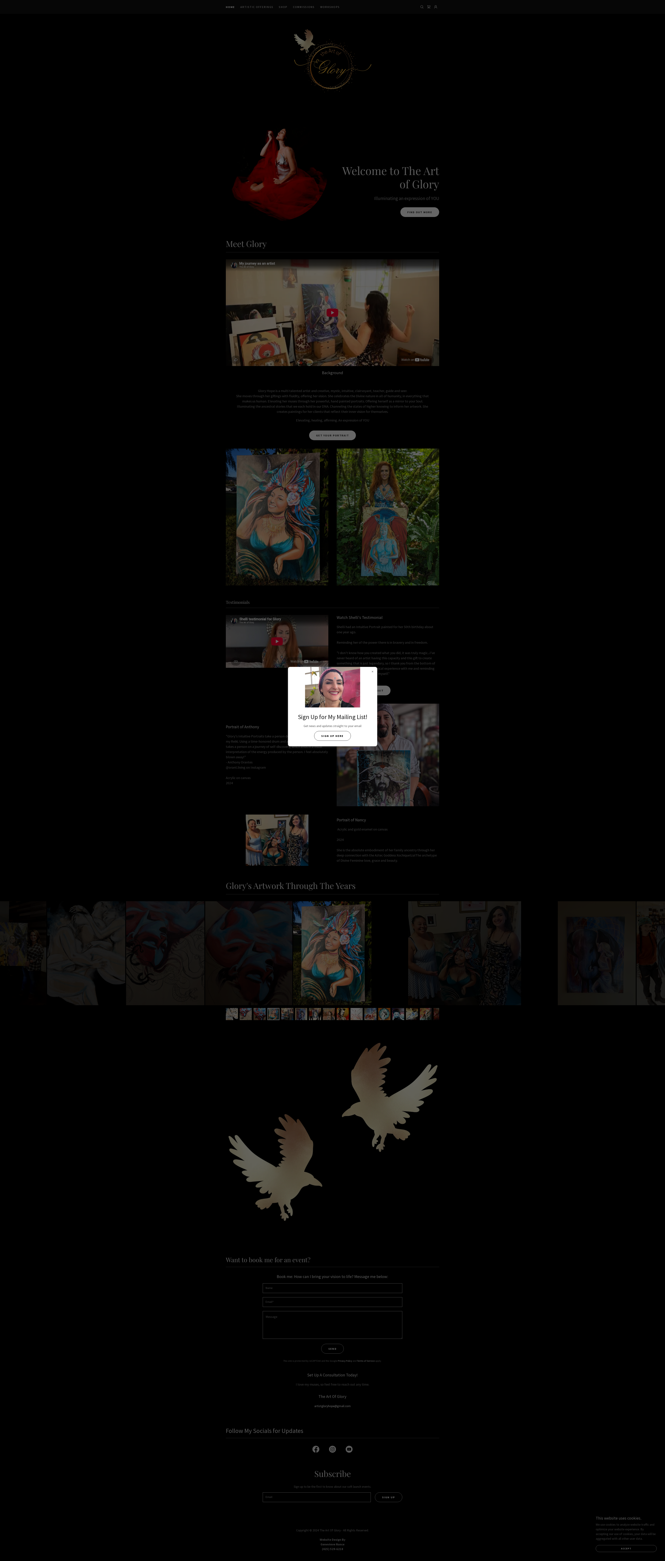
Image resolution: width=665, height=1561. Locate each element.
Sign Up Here (332, 736)
